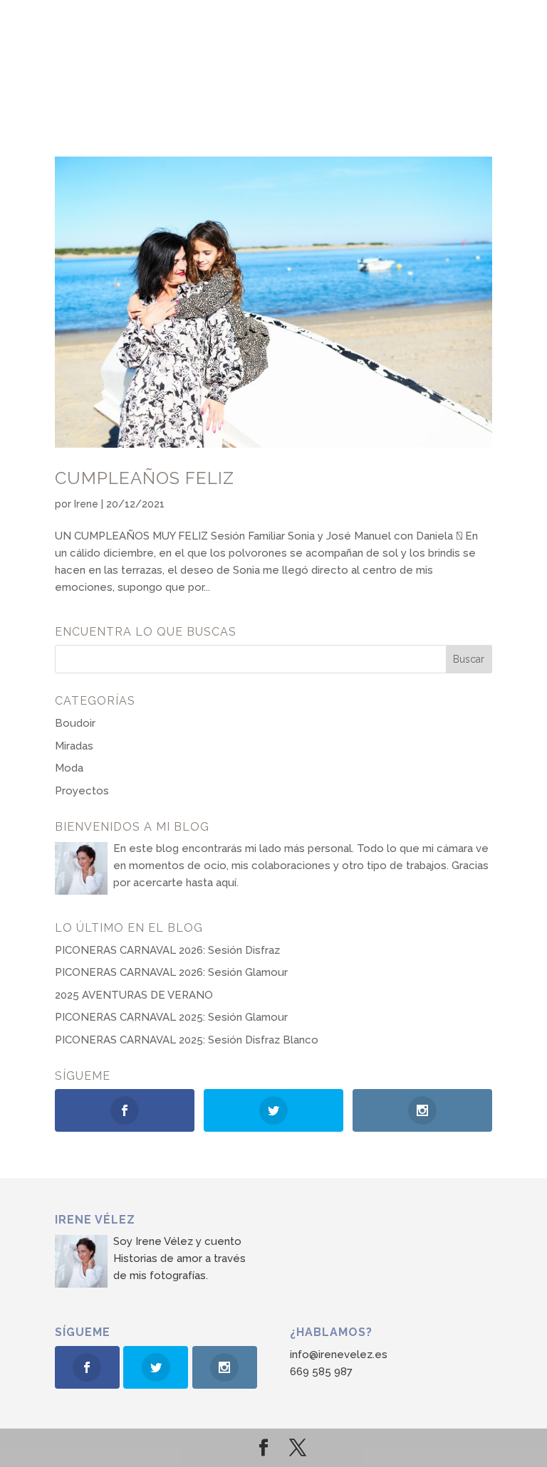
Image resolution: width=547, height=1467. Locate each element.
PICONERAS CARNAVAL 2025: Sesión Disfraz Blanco (186, 1040)
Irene (86, 504)
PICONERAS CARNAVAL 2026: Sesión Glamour (171, 972)
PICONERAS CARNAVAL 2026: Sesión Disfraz (167, 950)
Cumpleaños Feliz (144, 478)
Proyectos (82, 790)
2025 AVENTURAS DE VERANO (134, 995)
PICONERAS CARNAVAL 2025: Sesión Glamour (171, 1017)
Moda (69, 768)
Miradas (74, 746)
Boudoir (75, 723)
